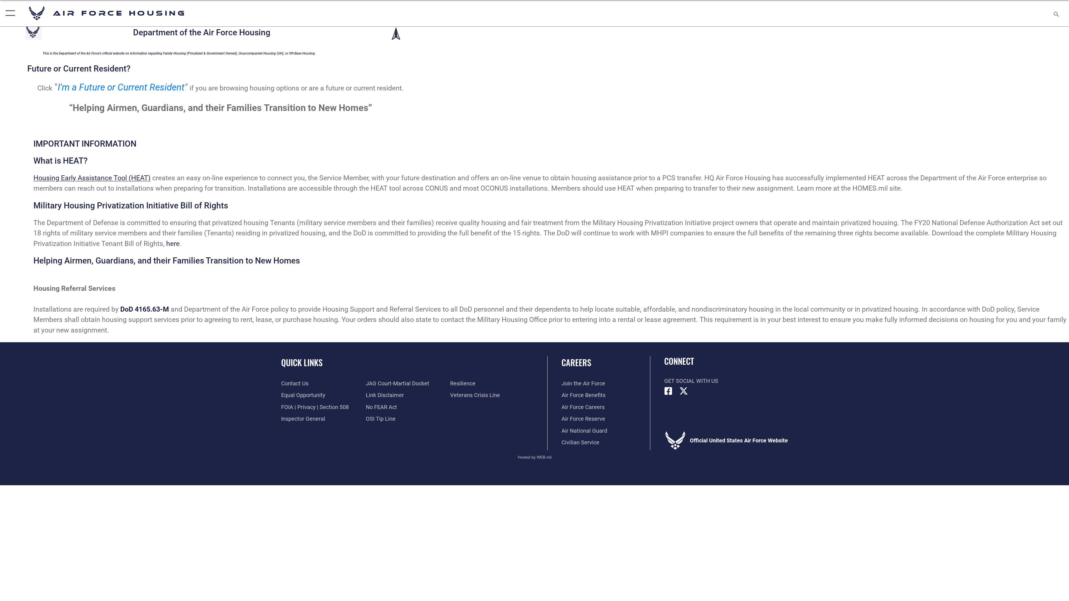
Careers (576, 362)
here (173, 244)
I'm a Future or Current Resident (121, 87)
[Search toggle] (1056, 13)
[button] (9, 13)
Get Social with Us (691, 381)
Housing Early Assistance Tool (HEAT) (92, 178)
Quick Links (302, 362)
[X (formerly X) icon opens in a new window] (684, 391)
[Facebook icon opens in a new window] (668, 391)
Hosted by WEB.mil (534, 457)
